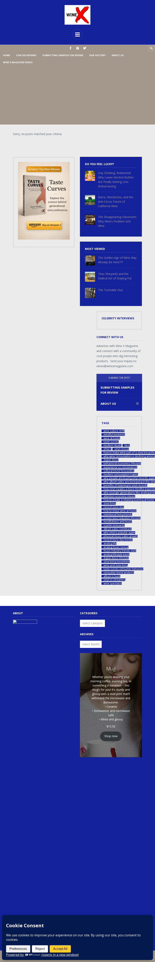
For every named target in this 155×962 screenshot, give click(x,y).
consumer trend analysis (119, 572)
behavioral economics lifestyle (122, 463)
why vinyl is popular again (119, 532)
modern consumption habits (121, 474)
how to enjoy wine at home (120, 510)
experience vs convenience (120, 467)
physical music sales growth (121, 536)
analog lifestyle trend (117, 554)
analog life (110, 543)
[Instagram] (77, 48)
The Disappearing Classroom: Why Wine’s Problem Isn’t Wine (117, 221)
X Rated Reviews (26, 55)
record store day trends (118, 540)
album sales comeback (118, 529)
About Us (118, 55)
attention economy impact (119, 496)
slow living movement (117, 561)
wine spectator (113, 583)
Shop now (110, 736)
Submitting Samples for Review (62, 55)
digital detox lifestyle (116, 558)
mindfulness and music (118, 521)
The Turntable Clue (110, 290)
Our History (97, 55)
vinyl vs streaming (115, 579)
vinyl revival (121, 449)
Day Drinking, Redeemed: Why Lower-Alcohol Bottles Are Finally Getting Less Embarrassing (116, 179)
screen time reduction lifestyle (122, 518)
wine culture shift (114, 431)
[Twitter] (84, 48)
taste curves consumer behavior (123, 569)
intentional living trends (118, 514)
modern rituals (112, 445)
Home (6, 55)
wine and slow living (116, 565)
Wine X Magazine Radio (17, 62)
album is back (112, 576)
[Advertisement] (77, 96)
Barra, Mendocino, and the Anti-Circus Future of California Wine (115, 201)
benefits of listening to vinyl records (125, 485)
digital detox (111, 460)
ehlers (107, 449)
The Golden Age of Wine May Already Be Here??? (117, 260)
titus (127, 445)
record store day (114, 507)
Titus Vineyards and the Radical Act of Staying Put (115, 276)
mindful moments (114, 434)
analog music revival (116, 547)
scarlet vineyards (114, 525)
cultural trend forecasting (119, 470)
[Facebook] (70, 48)
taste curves (111, 441)
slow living (110, 503)
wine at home (112, 438)
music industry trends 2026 (120, 550)
